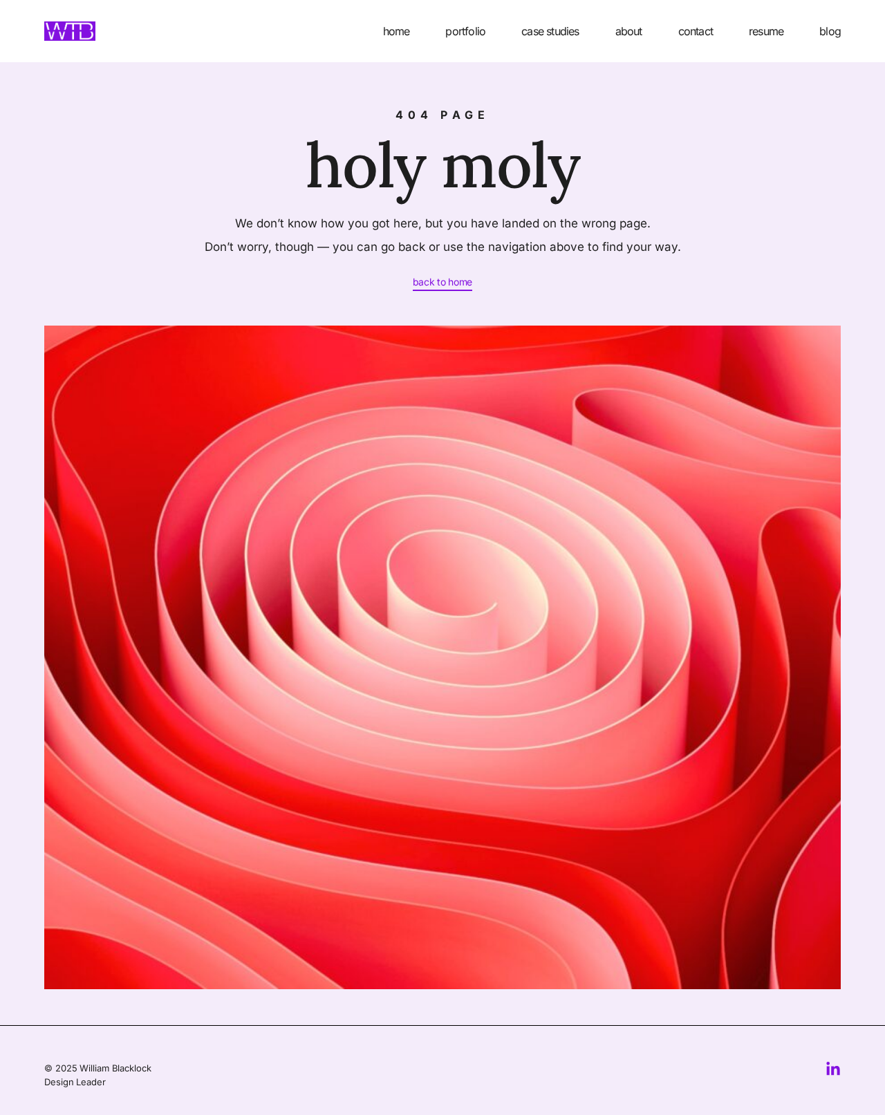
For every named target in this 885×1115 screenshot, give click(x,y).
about (628, 31)
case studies (550, 31)
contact (695, 31)
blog (830, 31)
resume (766, 31)
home (396, 31)
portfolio (465, 31)
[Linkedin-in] (833, 1069)
